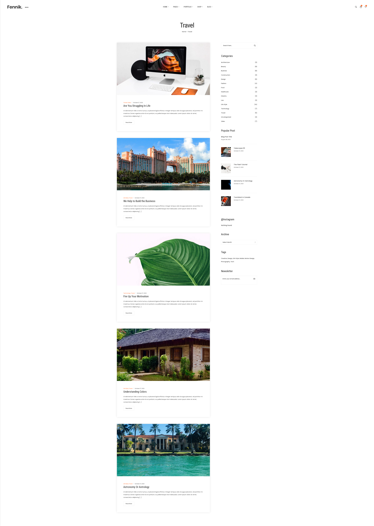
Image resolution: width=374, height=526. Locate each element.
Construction (225, 75)
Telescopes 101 (239, 148)
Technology (225, 109)
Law (222, 100)
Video (223, 121)
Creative (224, 258)
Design (223, 79)
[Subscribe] (254, 280)
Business (224, 71)
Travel (223, 113)
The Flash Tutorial (240, 165)
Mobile (242, 258)
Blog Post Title (226, 137)
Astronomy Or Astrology (243, 181)
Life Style (224, 104)
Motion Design (249, 258)
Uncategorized (226, 117)
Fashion (223, 83)
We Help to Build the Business (139, 201)
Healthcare (225, 92)
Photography (225, 262)
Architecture (225, 62)
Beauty (223, 67)
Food (222, 88)
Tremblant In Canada (242, 197)
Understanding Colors (135, 391)
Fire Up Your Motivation (136, 296)
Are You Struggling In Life (136, 105)
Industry (224, 96)
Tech (232, 262)
